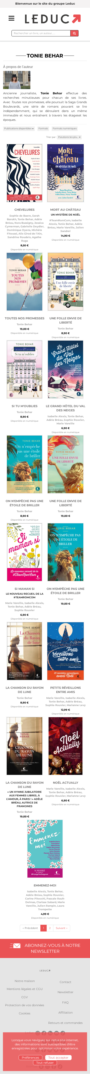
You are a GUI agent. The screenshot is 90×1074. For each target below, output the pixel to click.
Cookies (24, 1013)
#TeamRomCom (59, 220)
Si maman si (25, 589)
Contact (65, 982)
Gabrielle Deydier (32, 226)
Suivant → (61, 928)
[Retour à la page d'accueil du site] (52, 19)
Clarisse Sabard (46, 902)
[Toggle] (8, 18)
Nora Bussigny (23, 222)
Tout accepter (58, 1057)
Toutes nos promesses (24, 318)
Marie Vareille (66, 227)
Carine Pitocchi (35, 898)
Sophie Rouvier (74, 419)
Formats (43, 128)
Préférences (30, 1057)
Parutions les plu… (68, 137)
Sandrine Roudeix (19, 237)
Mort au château (65, 210)
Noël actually (65, 783)
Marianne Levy (76, 705)
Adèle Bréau (54, 419)
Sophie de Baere (20, 215)
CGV (24, 997)
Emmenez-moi (45, 885)
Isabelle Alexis (57, 416)
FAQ (65, 1002)
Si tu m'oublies (24, 406)
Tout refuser (45, 1063)
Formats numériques (65, 128)
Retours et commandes (65, 1023)
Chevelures (24, 210)
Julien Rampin (46, 905)
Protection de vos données (24, 1005)
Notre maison (25, 981)
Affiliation (65, 1012)
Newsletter (65, 992)
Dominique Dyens (18, 230)
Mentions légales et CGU (25, 989)
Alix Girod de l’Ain (30, 233)
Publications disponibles (18, 128)
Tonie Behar (25, 219)
